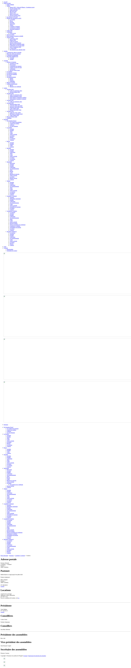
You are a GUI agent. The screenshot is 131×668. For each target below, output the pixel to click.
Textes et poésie (10, 34)
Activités (6, 60)
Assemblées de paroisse (15, 227)
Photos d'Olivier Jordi (12, 116)
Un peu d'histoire (14, 126)
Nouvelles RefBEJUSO (12, 56)
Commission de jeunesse (15, 66)
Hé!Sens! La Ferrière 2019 (16, 114)
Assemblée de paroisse (15, 207)
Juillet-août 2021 (14, 10)
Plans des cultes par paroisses (14, 53)
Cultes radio (9, 30)
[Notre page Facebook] (5, 662)
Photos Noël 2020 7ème (15, 110)
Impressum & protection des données (37, 655)
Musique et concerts (14, 174)
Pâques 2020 (13, 40)
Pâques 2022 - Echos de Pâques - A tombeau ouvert (22, 7)
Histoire (11, 137)
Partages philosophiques (15, 43)
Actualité (12, 58)
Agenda (5, 51)
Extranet (25, 655)
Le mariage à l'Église (12, 73)
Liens (5, 246)
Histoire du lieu (13, 178)
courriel (2, 586)
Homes (11, 78)
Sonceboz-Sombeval (15, 29)
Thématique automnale (15, 198)
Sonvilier (12, 22)
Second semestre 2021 (15, 8)
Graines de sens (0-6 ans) (16, 67)
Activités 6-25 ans (14, 63)
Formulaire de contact (12, 250)
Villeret (11, 25)
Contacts (12, 140)
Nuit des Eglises (13, 223)
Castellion (9, 118)
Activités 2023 (10, 89)
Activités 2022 (10, 93)
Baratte (11, 171)
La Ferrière (12, 19)
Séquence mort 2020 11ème (16, 107)
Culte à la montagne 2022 (16, 94)
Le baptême (9, 71)
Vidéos (8, 6)
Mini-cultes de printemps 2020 (17, 44)
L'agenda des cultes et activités (14, 52)
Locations (12, 136)
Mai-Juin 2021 (13, 11)
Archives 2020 (10, 37)
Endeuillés (12, 81)
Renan (11, 21)
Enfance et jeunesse (11, 62)
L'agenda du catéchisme (12, 55)
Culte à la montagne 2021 (16, 101)
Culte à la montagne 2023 (16, 90)
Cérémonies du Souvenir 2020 (17, 45)
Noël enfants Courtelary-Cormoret (18, 99)
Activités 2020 (10, 103)
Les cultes (9, 75)
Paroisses (6, 119)
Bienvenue (12, 163)
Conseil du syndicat (14, 123)
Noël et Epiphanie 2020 (15, 47)
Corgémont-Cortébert (15, 27)
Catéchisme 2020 (14, 38)
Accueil (5, 2)
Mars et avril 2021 (14, 14)
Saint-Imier (12, 23)
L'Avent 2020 (13, 48)
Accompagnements (11, 77)
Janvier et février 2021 (15, 15)
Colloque (12, 125)
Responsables (10, 249)
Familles (12, 130)
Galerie (5, 88)
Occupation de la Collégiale (16, 484)
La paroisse (12, 138)
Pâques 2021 (13, 12)
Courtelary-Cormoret (15, 26)
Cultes (11, 133)
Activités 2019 (10, 111)
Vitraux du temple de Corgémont (17, 224)
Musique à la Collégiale (15, 86)
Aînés (11, 131)
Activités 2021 (10, 100)
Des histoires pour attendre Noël (17, 49)
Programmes (13, 64)
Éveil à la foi (13, 33)
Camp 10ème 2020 (14, 108)
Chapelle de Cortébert (15, 226)
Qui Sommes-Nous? (11, 120)
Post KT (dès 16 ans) (15, 70)
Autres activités (13, 134)
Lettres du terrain (14, 41)
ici (18, 598)
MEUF (11, 85)
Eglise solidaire (10, 4)
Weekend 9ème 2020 (15, 104)
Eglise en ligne (7, 3)
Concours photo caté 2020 (16, 105)
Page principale (4, 555)
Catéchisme (9, 32)
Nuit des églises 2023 (15, 92)
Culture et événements (12, 84)
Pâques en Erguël (11, 82)
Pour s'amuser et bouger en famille (15, 36)
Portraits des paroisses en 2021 (14, 18)
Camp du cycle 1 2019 (15, 112)
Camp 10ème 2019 (14, 115)
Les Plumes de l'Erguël (12, 17)
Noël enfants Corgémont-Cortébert (18, 97)
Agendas (12, 129)
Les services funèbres (12, 74)
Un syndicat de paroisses (16, 122)
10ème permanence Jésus (16, 96)
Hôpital (11, 79)
